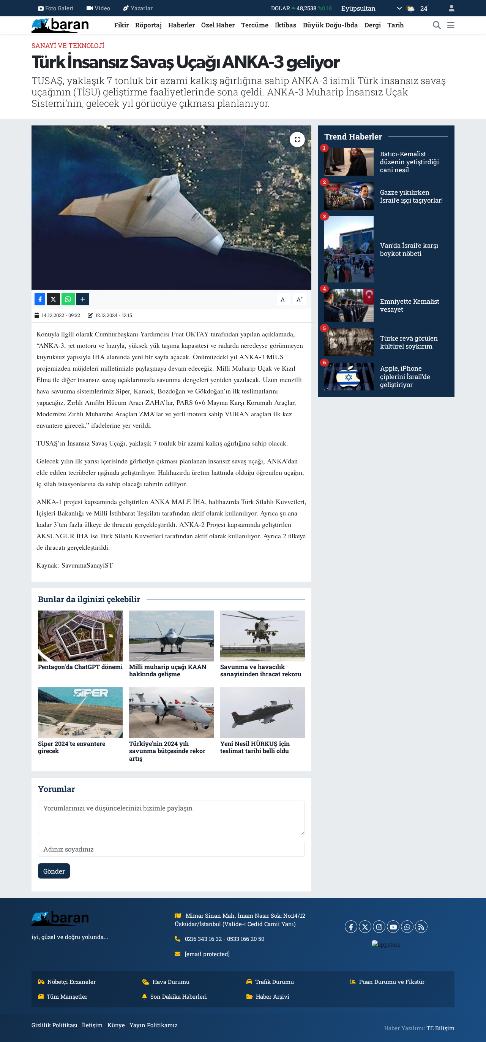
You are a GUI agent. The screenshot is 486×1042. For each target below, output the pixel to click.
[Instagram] (379, 926)
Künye (116, 1025)
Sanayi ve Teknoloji (68, 45)
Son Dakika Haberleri (178, 996)
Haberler (181, 25)
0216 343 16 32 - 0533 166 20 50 (224, 938)
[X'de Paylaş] (53, 299)
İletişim (92, 1025)
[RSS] (421, 926)
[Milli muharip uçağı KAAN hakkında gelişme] (171, 635)
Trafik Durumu (274, 981)
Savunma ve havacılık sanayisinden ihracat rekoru (260, 670)
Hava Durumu (171, 981)
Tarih (395, 25)
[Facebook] (351, 926)
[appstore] (386, 943)
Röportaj (148, 25)
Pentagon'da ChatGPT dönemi (80, 667)
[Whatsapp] (407, 926)
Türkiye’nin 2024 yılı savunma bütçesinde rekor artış (167, 750)
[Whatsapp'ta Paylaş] (68, 299)
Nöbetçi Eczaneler (71, 981)
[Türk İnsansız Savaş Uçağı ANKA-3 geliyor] (171, 207)
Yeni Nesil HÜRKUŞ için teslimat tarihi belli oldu (255, 747)
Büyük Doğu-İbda (330, 25)
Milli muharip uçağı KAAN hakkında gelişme (168, 670)
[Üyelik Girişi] (448, 8)
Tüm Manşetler (67, 996)
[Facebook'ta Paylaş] (40, 299)
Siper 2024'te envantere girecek (71, 747)
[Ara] (437, 25)
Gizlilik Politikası (54, 1025)
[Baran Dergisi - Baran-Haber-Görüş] (60, 24)
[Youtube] (393, 926)
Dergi (372, 25)
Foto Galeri (59, 8)
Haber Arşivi (272, 996)
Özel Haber (218, 25)
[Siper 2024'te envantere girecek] (80, 711)
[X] (365, 926)
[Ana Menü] (450, 25)
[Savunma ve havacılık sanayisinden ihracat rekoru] (262, 635)
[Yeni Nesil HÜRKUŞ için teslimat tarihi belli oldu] (262, 711)
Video (102, 8)
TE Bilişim (440, 1028)
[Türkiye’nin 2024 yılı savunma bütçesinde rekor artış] (171, 711)
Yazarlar (142, 8)
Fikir (121, 25)
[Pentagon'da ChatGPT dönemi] (80, 635)
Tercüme (254, 25)
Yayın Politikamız (153, 1025)
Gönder (54, 871)
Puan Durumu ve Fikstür (391, 981)
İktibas (286, 25)
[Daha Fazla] (82, 299)
